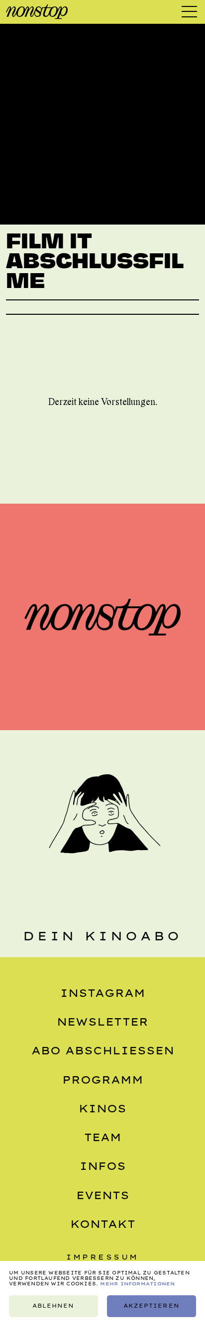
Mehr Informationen (137, 1283)
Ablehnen (53, 1306)
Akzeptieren (151, 1306)
